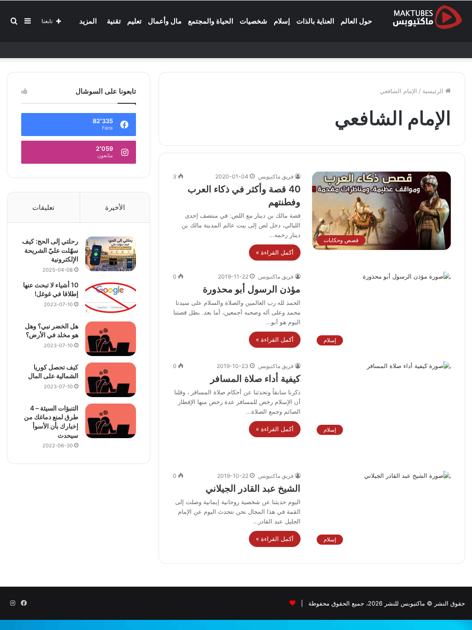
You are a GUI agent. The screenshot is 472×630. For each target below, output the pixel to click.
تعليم (134, 21)
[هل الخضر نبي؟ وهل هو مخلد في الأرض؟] (110, 338)
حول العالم (356, 21)
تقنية (114, 21)
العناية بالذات (315, 21)
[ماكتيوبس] (427, 16)
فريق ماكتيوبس (276, 176)
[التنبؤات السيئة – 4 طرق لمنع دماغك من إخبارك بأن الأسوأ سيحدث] (110, 421)
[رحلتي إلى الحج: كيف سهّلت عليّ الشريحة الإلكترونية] (110, 254)
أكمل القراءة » (275, 252)
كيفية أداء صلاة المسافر (255, 378)
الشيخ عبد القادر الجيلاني (253, 488)
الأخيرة (115, 207)
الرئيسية (433, 91)
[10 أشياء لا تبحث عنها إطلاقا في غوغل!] (110, 297)
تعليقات (43, 207)
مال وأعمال (165, 21)
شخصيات (253, 21)
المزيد (88, 21)
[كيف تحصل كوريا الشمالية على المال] (110, 380)
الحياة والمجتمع (210, 21)
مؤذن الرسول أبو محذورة (252, 289)
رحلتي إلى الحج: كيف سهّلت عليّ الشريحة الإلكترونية (50, 250)
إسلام (282, 21)
